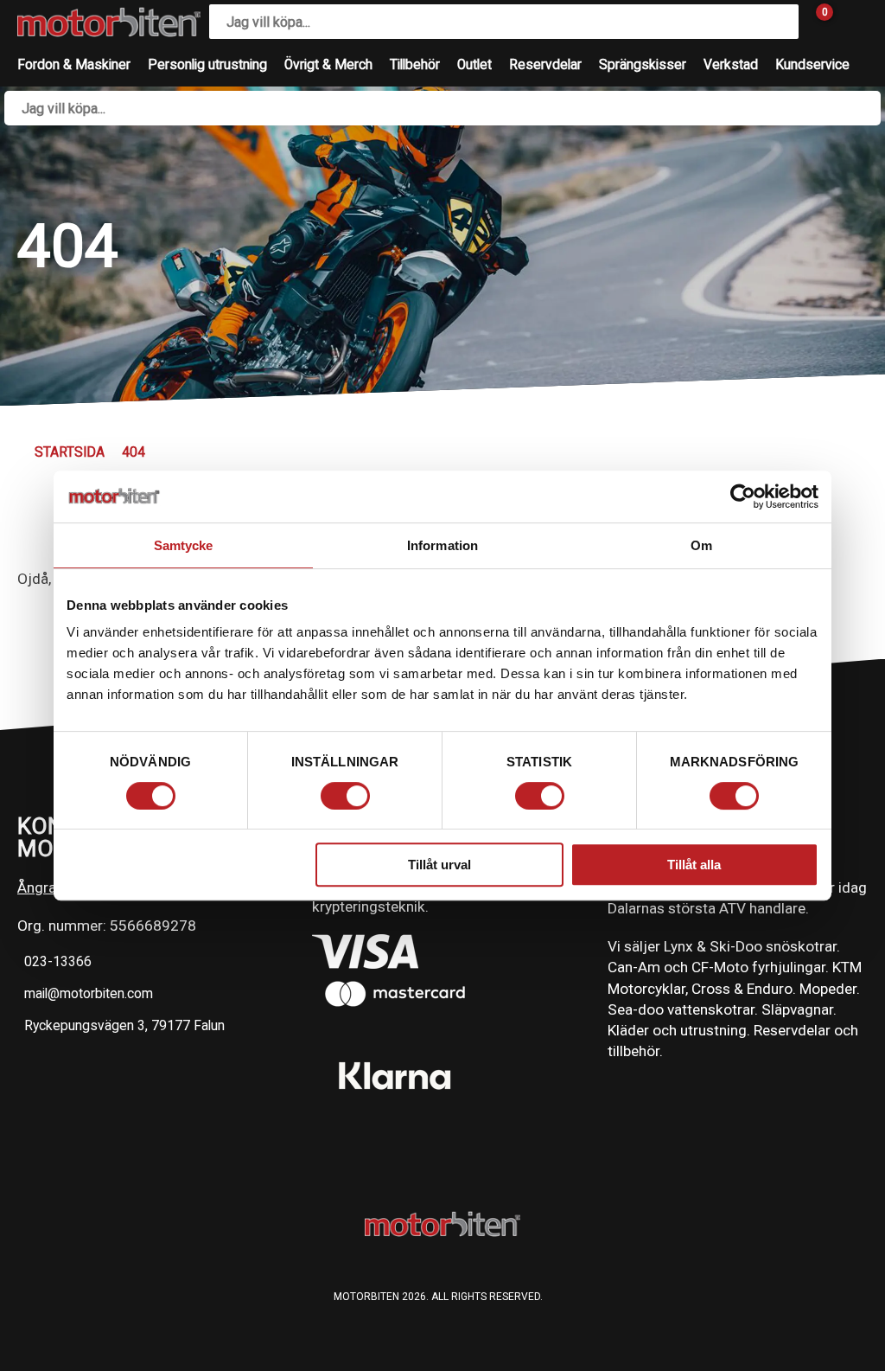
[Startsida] (109, 22)
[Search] (781, 21)
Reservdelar (545, 65)
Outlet (474, 65)
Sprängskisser (642, 65)
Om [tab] (701, 545)
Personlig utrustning (207, 65)
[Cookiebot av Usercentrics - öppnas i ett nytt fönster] (742, 496)
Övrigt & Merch (328, 65)
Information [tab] (442, 545)
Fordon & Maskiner (74, 65)
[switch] (345, 796)
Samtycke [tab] (183, 545)
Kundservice (812, 65)
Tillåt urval (439, 864)
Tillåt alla (694, 864)
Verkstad (731, 65)
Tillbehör (415, 65)
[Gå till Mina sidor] (850, 21)
